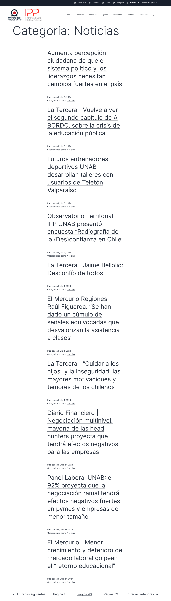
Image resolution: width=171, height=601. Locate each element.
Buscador (143, 15)
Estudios (93, 15)
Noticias (71, 100)
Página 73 (111, 594)
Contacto (130, 15)
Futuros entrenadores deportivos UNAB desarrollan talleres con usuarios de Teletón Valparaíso (80, 174)
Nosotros (80, 15)
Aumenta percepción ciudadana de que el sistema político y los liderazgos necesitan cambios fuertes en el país (84, 68)
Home (68, 15)
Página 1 (59, 594)
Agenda (105, 15)
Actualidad (117, 15)
